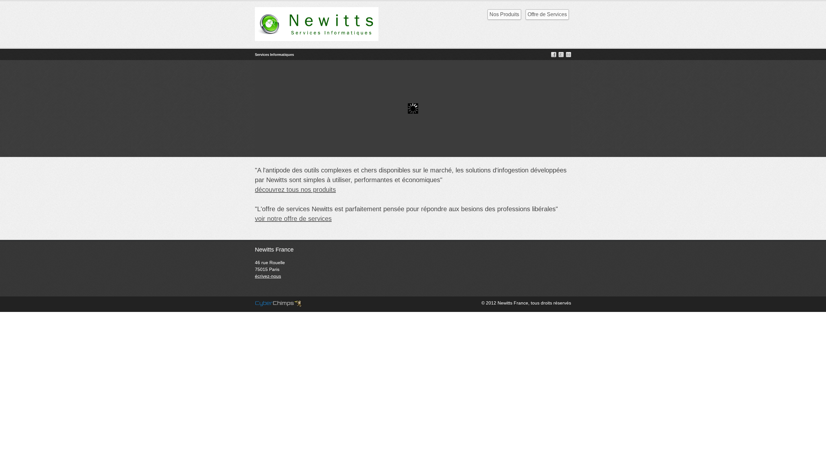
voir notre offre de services (293, 218)
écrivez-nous (268, 276)
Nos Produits (504, 14)
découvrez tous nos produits (295, 189)
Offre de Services (547, 14)
